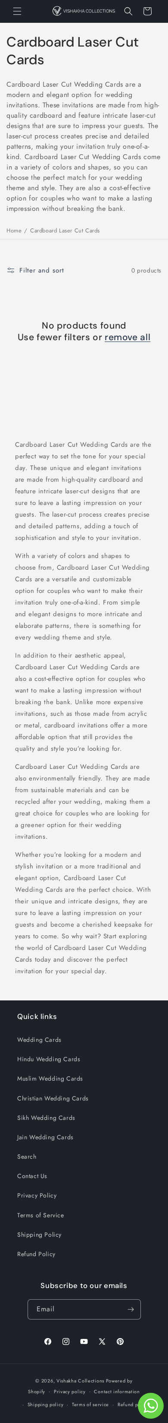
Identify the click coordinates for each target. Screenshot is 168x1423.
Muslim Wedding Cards (50, 1078)
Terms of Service (40, 1215)
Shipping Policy (39, 1234)
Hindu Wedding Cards (48, 1059)
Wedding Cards (39, 1039)
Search (27, 1156)
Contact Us (32, 1176)
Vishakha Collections (80, 1380)
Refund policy (133, 1404)
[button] (17, 11)
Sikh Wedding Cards (46, 1117)
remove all (127, 337)
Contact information (117, 1391)
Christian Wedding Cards (53, 1098)
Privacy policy (70, 1391)
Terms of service (90, 1404)
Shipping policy (46, 1404)
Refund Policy (36, 1254)
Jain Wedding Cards (45, 1137)
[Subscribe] (130, 1309)
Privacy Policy (36, 1195)
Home (14, 230)
